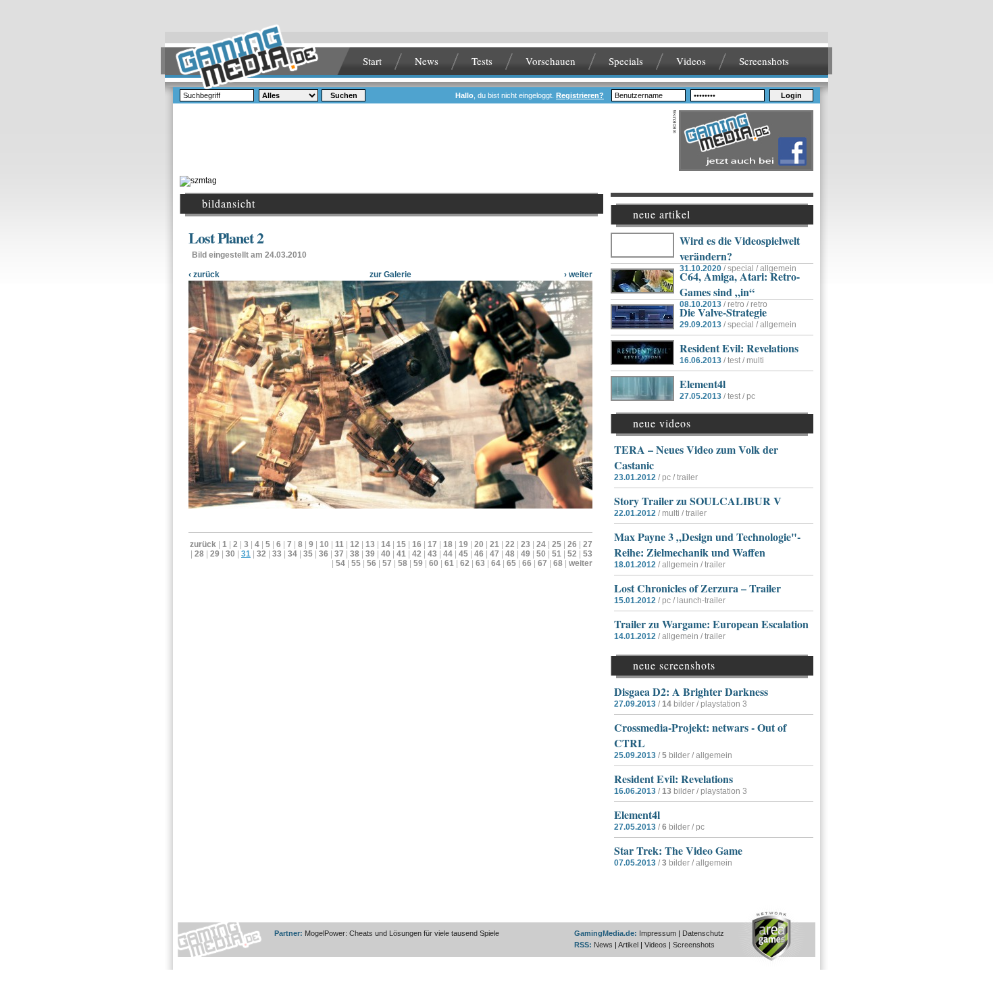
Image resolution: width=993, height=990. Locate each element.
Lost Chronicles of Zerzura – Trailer (697, 588)
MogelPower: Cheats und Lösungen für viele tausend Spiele (402, 933)
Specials (626, 61)
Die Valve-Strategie (723, 312)
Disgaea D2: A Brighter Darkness (691, 691)
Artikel (628, 945)
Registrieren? (580, 95)
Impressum (657, 933)
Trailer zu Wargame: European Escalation (711, 624)
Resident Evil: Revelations (739, 348)
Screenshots (764, 61)
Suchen (343, 95)
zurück (203, 544)
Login (791, 95)
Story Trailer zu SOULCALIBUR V (698, 501)
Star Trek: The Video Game (678, 850)
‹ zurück (204, 274)
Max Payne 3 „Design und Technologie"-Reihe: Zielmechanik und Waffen (707, 544)
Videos (691, 61)
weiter (580, 563)
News (426, 61)
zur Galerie (390, 274)
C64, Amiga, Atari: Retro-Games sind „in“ (740, 284)
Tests (482, 61)
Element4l (702, 384)
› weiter (578, 274)
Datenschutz (703, 933)
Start (372, 61)
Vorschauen (551, 61)
